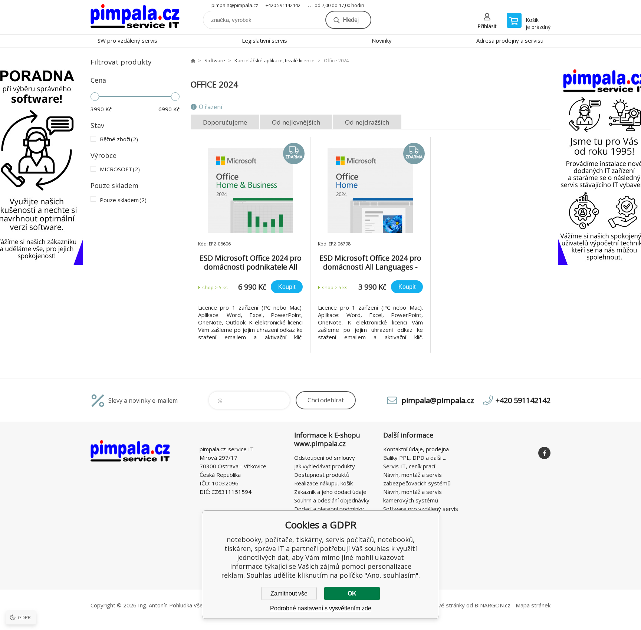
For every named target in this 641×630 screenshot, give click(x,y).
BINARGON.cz (492, 605)
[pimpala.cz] (193, 60)
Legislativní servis (264, 40)
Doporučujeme (225, 122)
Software (214, 60)
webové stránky (444, 605)
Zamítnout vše (289, 593)
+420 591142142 (283, 5)
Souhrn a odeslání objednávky (331, 500)
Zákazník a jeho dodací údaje (330, 491)
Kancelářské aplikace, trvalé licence (274, 60)
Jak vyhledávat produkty (324, 466)
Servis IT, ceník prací (409, 466)
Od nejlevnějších (296, 122)
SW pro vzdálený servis (127, 40)
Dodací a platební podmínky (329, 508)
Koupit (286, 287)
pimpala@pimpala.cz (234, 5)
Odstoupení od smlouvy (324, 457)
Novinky (382, 40)
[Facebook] (544, 453)
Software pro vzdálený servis (420, 508)
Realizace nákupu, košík (323, 483)
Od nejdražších (367, 122)
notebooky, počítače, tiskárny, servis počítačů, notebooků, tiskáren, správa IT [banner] (135, 17)
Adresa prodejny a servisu (509, 40)
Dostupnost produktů (321, 474)
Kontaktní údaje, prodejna (416, 449)
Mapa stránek (533, 605)
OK (352, 593)
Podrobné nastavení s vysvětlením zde (320, 608)
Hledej (350, 20)
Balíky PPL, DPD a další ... (414, 457)
